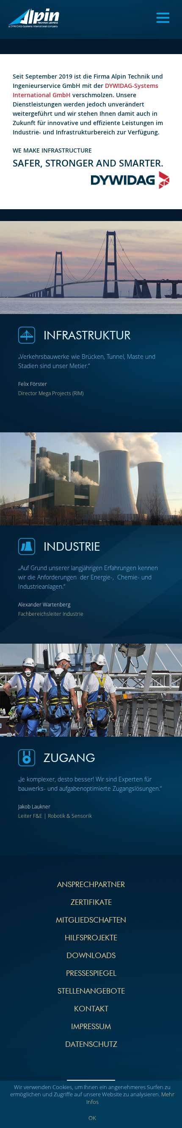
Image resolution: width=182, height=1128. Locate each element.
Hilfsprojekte (91, 938)
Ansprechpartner (91, 885)
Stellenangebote (91, 991)
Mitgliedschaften (91, 920)
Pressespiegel (91, 974)
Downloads (91, 956)
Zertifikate (91, 903)
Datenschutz (91, 1045)
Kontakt (91, 1009)
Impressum (91, 1027)
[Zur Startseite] (33, 19)
